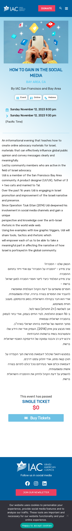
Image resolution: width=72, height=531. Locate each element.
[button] (60, 8)
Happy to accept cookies (37, 525)
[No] (67, 516)
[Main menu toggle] (66, 9)
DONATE (46, 8)
